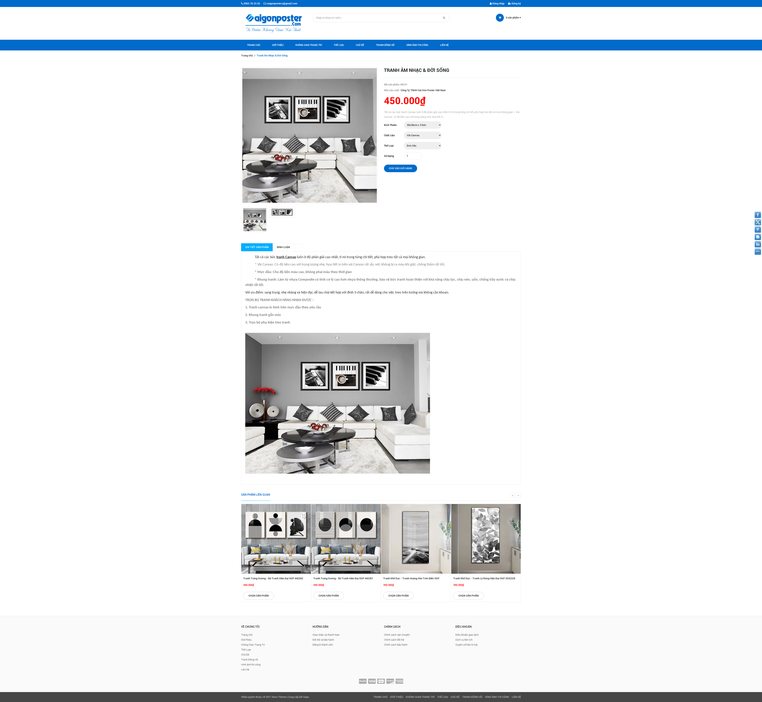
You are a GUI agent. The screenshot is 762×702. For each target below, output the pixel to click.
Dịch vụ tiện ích (463, 639)
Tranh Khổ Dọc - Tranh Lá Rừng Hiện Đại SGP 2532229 (484, 578)
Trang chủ (253, 45)
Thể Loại (339, 45)
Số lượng (389, 155)
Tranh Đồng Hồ (385, 45)
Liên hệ (444, 45)
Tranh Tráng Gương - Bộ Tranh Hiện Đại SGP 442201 (343, 578)
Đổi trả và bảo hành (323, 639)
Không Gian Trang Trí (308, 45)
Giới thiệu (278, 45)
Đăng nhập (498, 3)
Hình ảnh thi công (417, 45)
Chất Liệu (389, 135)
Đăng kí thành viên (323, 644)
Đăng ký (516, 3)
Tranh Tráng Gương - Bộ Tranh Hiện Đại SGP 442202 (273, 578)
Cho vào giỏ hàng (400, 168)
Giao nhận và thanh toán (326, 634)
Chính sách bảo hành (395, 644)
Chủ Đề (360, 45)
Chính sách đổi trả (394, 639)
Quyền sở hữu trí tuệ (466, 644)
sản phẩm (513, 17)
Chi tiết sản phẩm (257, 247)
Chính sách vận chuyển (397, 634)
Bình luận (283, 247)
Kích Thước (390, 125)
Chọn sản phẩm (258, 595)
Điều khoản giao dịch (467, 634)
